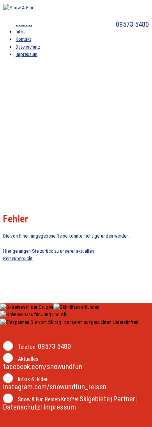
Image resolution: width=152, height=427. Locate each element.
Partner (124, 399)
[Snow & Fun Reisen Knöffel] (18, 7)
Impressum (60, 407)
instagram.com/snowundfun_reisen (54, 387)
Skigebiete (95, 399)
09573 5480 (131, 24)
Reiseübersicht (18, 258)
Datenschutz (21, 407)
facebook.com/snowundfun (42, 366)
